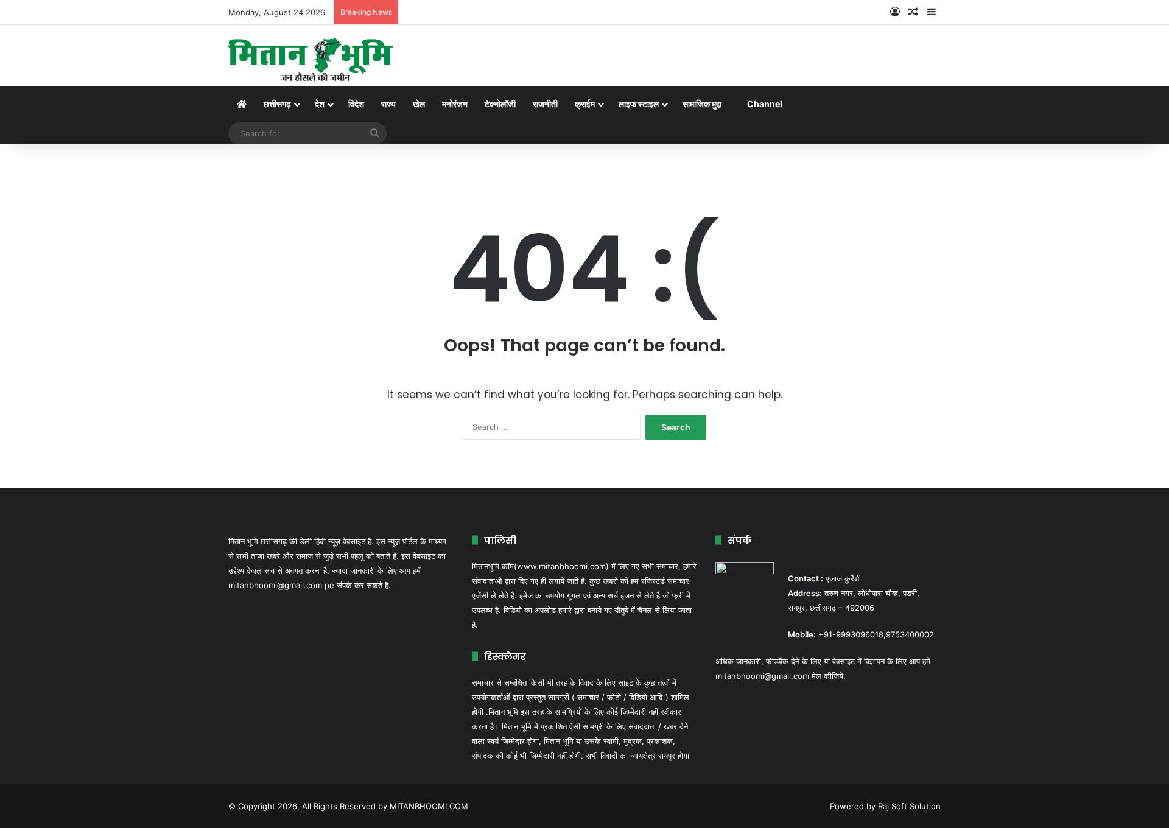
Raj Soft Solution (909, 806)
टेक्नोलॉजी (500, 104)
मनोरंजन (455, 104)
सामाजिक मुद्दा (702, 104)
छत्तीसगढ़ (277, 104)
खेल (419, 104)
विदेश (356, 104)
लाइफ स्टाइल (639, 104)
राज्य (388, 104)
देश (320, 104)
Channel (764, 104)
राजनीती (545, 104)
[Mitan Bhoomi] (311, 55)
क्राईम (585, 104)
